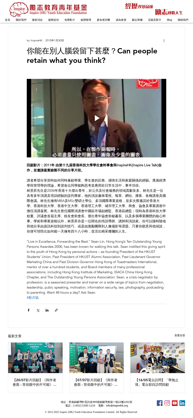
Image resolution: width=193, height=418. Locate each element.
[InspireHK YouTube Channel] (175, 403)
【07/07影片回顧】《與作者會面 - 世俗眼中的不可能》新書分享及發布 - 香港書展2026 (96, 382)
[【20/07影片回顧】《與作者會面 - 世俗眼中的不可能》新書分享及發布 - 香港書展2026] (35, 358)
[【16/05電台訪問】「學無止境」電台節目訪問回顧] (157, 358)
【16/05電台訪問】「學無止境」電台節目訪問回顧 (156, 382)
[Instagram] (167, 403)
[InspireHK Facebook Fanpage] (159, 403)
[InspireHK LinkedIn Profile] (182, 403)
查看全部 (180, 335)
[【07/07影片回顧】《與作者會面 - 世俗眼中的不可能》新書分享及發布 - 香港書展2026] (96, 358)
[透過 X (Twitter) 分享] (38, 310)
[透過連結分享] (56, 310)
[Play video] (96, 118)
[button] (21, 20)
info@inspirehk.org (117, 405)
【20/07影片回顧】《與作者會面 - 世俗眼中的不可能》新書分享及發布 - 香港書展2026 (35, 382)
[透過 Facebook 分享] (28, 310)
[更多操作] (164, 40)
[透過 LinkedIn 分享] (47, 310)
